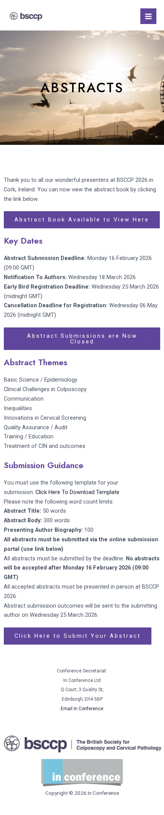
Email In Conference (82, 708)
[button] (82, 338)
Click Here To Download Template (77, 492)
